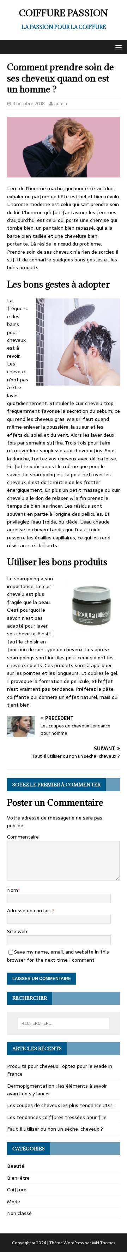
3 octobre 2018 (29, 103)
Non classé (19, 1213)
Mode (13, 1201)
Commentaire (23, 837)
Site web (17, 931)
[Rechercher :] (63, 1023)
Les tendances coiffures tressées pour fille (57, 1117)
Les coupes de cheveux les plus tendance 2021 (60, 1105)
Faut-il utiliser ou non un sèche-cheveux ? (55, 1129)
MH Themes (103, 1242)
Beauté (15, 1166)
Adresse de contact (29, 910)
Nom (12, 890)
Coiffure (16, 1189)
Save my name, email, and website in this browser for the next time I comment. (58, 955)
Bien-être (18, 1178)
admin (60, 103)
